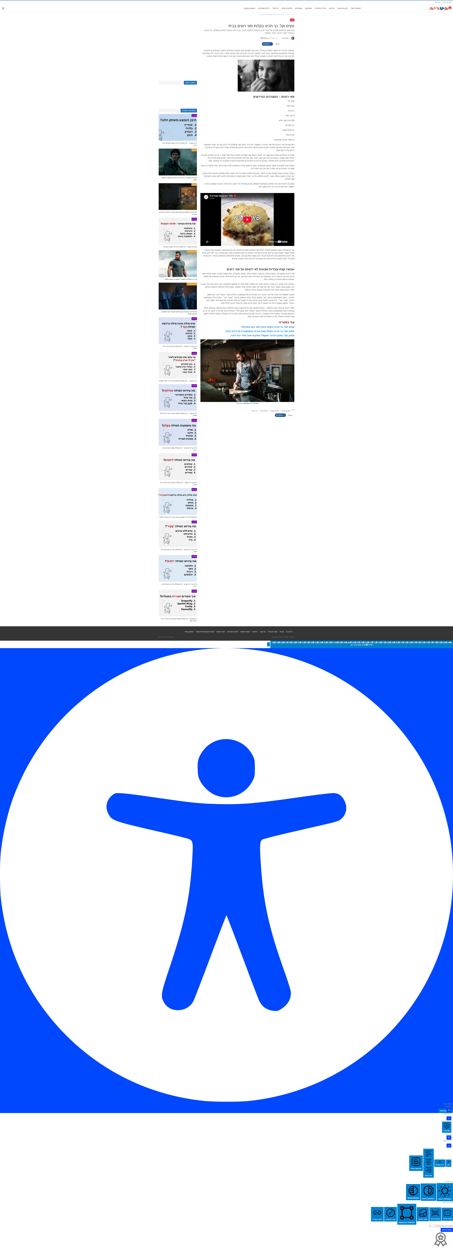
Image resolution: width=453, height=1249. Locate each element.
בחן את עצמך (342, 8)
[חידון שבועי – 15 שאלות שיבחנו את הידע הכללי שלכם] (178, 365)
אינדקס (255, 632)
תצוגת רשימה (245, 632)
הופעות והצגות (249, 8)
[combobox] (361, 644)
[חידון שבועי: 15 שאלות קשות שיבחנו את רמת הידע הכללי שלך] (178, 603)
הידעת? (276, 8)
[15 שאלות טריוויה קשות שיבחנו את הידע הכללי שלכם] (178, 501)
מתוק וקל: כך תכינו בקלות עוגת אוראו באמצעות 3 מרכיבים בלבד (259, 331)
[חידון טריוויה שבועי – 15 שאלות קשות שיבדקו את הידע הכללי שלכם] (178, 432)
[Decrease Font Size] (449, 1118)
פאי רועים (254, 411)
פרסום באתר (189, 632)
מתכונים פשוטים (274, 411)
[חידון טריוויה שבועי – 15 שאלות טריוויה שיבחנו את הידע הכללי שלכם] (178, 568)
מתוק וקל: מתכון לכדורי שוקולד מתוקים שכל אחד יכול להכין (262, 335)
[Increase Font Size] (449, 1110)
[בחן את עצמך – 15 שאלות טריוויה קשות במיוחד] (178, 231)
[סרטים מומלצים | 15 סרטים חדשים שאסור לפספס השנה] (178, 162)
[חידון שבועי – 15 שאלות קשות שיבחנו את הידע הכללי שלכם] (178, 397)
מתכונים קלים (286, 8)
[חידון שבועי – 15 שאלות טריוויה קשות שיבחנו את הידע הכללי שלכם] (178, 127)
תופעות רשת (356, 8)
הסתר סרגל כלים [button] (446, 1111)
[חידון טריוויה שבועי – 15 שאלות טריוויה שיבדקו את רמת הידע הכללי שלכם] (178, 534)
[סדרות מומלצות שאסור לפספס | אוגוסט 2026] (178, 263)
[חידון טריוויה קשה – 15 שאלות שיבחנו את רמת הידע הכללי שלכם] (178, 466)
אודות (282, 632)
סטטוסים (298, 8)
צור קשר (437, 2)
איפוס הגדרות (447, 1230)
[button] (268, 644)
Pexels (256, 403)
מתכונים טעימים (285, 411)
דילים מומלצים (264, 8)
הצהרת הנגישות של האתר (205, 632)
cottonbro (246, 403)
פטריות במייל (447, 2)
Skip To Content (447, 1226)
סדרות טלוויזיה (320, 8)
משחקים (308, 8)
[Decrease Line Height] (449, 1146)
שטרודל (244, 184)
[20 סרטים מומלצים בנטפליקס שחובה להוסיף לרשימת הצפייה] (178, 196)
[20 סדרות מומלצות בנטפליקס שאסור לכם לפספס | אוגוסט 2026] (178, 296)
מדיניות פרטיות (232, 632)
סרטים (331, 8)
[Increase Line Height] (449, 1137)
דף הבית (289, 632)
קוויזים (194, 115)
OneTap (441, 1106)
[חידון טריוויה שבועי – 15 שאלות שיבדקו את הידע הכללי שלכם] (178, 330)
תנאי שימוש (221, 632)
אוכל (292, 20)
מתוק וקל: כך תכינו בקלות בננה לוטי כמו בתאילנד (267, 327)
